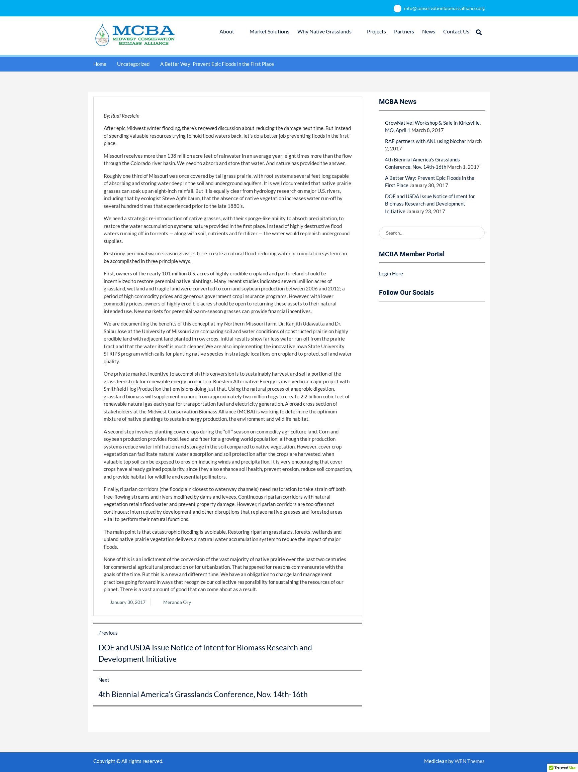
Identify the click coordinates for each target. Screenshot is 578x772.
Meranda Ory (177, 602)
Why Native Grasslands (324, 31)
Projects (376, 31)
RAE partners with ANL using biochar (425, 141)
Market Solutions (269, 31)
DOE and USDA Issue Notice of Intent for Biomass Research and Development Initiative (430, 203)
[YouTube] (407, 313)
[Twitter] (396, 313)
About (226, 31)
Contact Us (456, 31)
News (428, 31)
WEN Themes (470, 761)
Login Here (391, 273)
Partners (404, 31)
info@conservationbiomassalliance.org (444, 8)
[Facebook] (384, 313)
